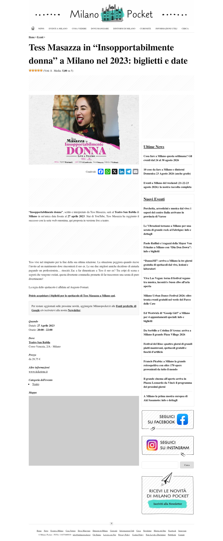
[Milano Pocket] (33, 28)
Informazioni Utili (166, 28)
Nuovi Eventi (154, 199)
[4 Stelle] (38, 70)
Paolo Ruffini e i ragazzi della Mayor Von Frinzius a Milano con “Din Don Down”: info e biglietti (168, 247)
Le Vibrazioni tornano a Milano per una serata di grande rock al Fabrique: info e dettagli (167, 230)
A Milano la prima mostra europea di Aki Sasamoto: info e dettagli (165, 398)
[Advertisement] (111, 83)
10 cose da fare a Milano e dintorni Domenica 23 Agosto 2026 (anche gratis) (167, 171)
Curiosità (145, 28)
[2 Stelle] (33, 70)
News (41, 28)
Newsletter (74, 310)
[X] (114, 172)
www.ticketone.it (38, 371)
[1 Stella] (30, 70)
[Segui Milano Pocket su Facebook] (168, 430)
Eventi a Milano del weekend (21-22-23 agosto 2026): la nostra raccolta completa (167, 185)
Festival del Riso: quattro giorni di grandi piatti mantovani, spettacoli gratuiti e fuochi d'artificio (168, 348)
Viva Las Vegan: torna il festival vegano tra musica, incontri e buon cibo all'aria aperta (167, 282)
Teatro (35, 384)
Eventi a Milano (58, 28)
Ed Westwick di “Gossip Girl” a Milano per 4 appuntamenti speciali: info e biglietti (167, 317)
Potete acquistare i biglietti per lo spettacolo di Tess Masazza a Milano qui (72, 295)
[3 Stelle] (35, 70)
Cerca (185, 28)
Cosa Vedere (79, 28)
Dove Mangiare (100, 28)
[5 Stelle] (41, 70)
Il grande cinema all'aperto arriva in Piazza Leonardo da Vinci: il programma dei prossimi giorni (168, 383)
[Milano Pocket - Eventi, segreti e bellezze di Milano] (111, 16)
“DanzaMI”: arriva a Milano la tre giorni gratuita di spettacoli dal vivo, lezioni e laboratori (168, 265)
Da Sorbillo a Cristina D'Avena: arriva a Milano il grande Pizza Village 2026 (167, 332)
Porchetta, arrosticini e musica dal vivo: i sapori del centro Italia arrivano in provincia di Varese (167, 212)
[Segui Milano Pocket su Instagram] (168, 456)
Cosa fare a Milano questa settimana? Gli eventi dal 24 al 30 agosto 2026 (168, 158)
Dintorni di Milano (124, 28)
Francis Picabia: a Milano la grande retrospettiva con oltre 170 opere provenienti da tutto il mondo (165, 365)
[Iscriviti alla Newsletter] (168, 514)
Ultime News (154, 146)
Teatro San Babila (39, 342)
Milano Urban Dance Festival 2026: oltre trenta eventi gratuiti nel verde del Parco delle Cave (167, 299)
